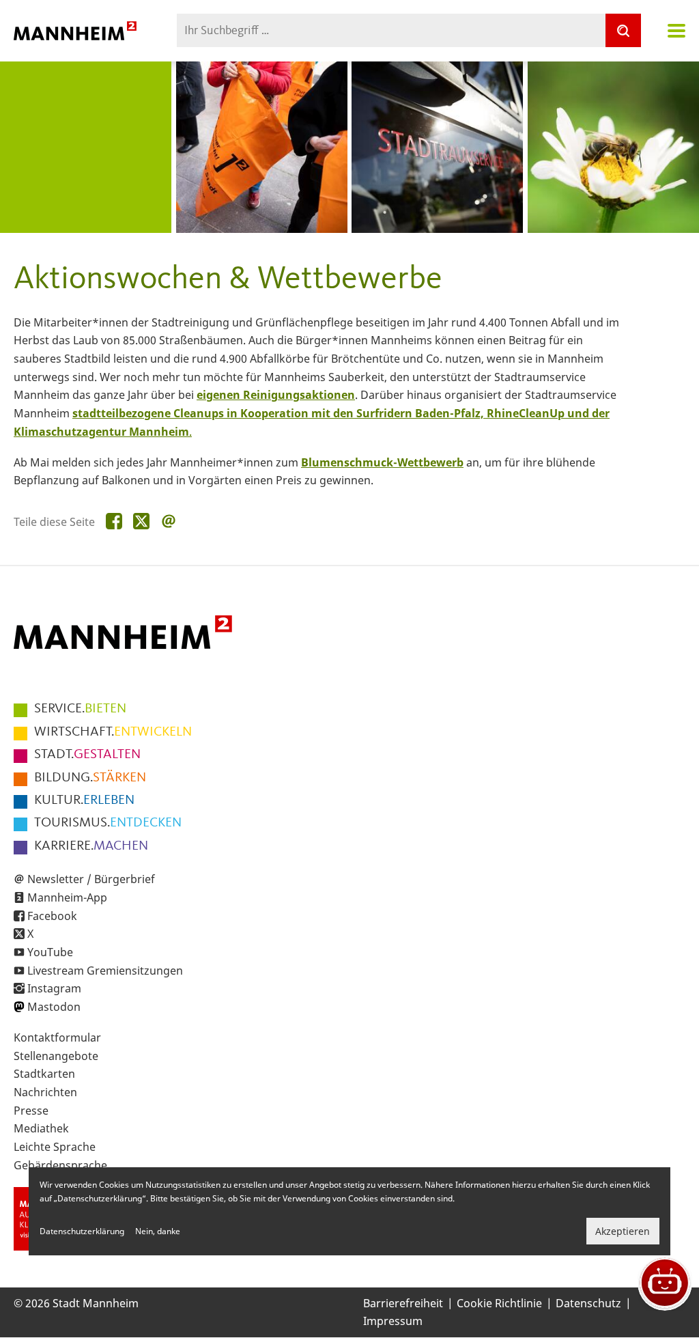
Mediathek (41, 1128)
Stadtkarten (44, 1073)
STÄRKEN (90, 778)
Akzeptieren (622, 1231)
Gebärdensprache (60, 1165)
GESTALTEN (87, 755)
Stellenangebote (56, 1055)
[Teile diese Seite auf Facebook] (114, 522)
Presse (31, 1110)
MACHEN (91, 846)
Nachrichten (45, 1092)
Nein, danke (157, 1231)
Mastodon (54, 1006)
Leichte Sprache (55, 1146)
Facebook (52, 915)
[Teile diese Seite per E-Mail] (168, 522)
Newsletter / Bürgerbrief (91, 879)
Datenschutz (588, 1303)
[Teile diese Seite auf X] (141, 522)
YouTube (50, 952)
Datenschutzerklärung (82, 1231)
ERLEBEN (84, 800)
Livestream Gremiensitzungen (105, 970)
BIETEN (80, 709)
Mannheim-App (67, 897)
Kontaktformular (57, 1037)
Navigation (676, 31)
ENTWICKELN (113, 732)
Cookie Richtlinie (499, 1303)
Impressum (393, 1320)
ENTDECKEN (108, 823)
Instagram (54, 988)
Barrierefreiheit (403, 1303)
